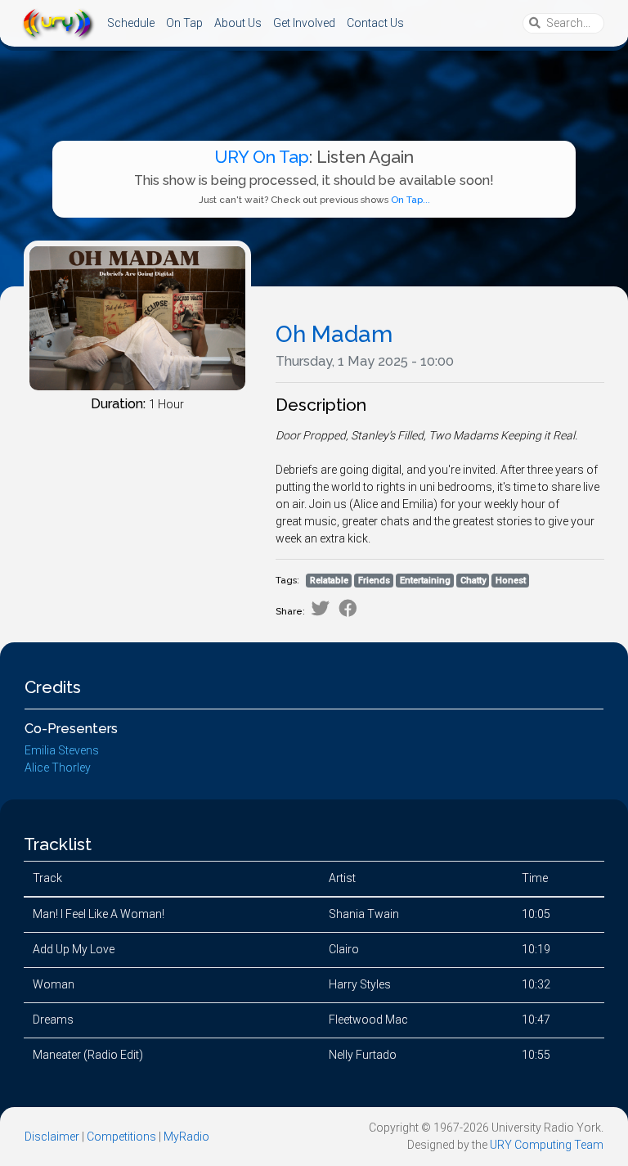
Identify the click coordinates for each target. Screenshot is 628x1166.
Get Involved (304, 22)
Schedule (131, 22)
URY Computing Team (546, 1144)
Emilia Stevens (62, 750)
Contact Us (375, 22)
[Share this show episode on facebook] (348, 608)
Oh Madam (334, 334)
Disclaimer (52, 1136)
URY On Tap (261, 156)
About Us (238, 22)
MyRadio (186, 1136)
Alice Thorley (58, 767)
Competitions (121, 1136)
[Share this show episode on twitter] (320, 608)
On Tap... (410, 199)
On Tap (184, 22)
